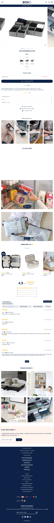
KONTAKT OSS (27, 477)
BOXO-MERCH (27, 469)
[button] (27, 288)
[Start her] (27, 194)
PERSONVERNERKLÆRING (27, 489)
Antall (27, 66)
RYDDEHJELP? (27, 462)
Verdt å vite (6, 102)
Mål (3, 99)
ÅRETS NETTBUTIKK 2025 (27, 475)
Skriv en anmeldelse (48, 301)
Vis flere (27, 361)
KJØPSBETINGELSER (27, 485)
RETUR (27, 481)
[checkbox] (48, 306)
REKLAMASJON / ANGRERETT (27, 487)
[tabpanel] (27, 334)
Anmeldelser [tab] (7, 302)
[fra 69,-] (27, 226)
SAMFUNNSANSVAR (27, 491)
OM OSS (27, 473)
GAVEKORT (27, 466)
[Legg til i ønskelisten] (19, 152)
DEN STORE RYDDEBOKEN (27, 464)
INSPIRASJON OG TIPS (27, 460)
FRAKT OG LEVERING (27, 479)
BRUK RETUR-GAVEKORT (27, 483)
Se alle (27, 248)
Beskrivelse (6, 96)
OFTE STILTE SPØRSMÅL (27, 457)
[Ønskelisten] (49, 2)
